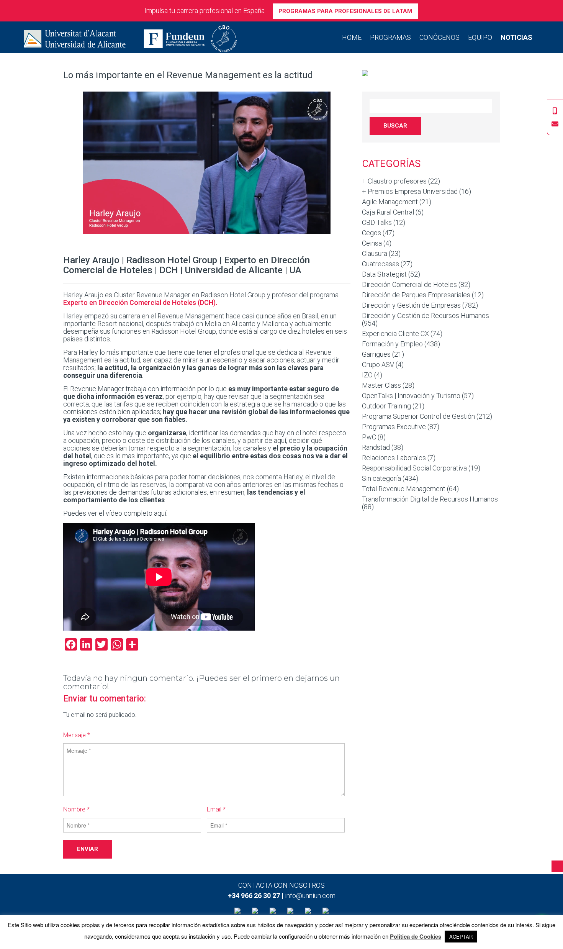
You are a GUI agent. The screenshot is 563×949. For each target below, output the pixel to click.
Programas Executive (394, 427)
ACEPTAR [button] (461, 936)
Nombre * (76, 809)
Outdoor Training (386, 406)
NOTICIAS (516, 37)
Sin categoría (381, 478)
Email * (216, 809)
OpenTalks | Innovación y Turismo (411, 396)
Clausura (374, 253)
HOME (352, 37)
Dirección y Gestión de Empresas (411, 305)
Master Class (381, 385)
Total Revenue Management (403, 489)
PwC (369, 437)
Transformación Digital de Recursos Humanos (430, 499)
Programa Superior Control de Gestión (418, 416)
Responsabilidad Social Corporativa (414, 468)
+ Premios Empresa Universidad (410, 191)
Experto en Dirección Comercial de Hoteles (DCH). (140, 302)
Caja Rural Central (388, 212)
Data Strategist (384, 274)
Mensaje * (76, 735)
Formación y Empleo (392, 344)
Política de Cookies (415, 937)
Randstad (376, 447)
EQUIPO (480, 37)
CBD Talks (377, 222)
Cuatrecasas (380, 264)
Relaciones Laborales (394, 458)
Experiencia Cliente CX (395, 333)
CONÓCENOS (439, 37)
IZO (367, 375)
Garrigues (376, 354)
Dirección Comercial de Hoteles (409, 284)
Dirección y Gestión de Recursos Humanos (425, 315)
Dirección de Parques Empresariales (416, 295)
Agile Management (390, 202)
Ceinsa (372, 243)
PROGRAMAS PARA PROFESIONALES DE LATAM (345, 11)
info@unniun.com (310, 896)
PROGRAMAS (390, 37)
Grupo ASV (378, 365)
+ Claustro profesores (394, 181)
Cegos (371, 233)
